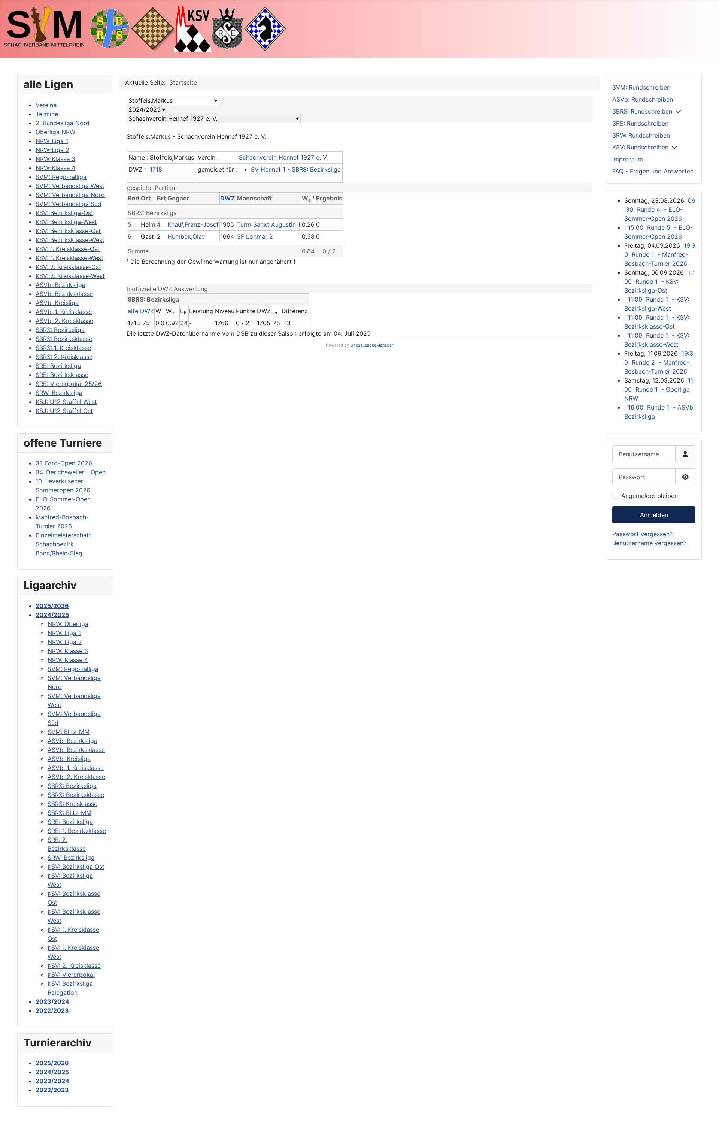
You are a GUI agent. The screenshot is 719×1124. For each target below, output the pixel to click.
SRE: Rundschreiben (640, 123)
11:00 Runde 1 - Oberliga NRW (659, 389)
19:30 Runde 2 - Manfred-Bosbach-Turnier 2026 (658, 362)
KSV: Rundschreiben (640, 147)
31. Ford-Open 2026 (64, 463)
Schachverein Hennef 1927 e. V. (283, 157)
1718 (156, 169)
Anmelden (654, 515)
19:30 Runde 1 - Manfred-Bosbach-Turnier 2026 (659, 254)
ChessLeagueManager (371, 345)
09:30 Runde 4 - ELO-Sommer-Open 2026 (659, 209)
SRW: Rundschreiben (641, 135)
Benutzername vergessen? (649, 543)
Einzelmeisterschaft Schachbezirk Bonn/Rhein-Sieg (63, 544)
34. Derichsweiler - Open (71, 472)
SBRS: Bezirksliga (316, 169)
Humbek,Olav (186, 236)
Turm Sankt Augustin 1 (268, 224)
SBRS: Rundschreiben (642, 111)
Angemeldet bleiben (649, 495)
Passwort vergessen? (642, 534)
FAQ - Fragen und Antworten (653, 171)
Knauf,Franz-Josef (193, 224)
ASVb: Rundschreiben (642, 99)
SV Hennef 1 (268, 169)
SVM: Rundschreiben (641, 87)
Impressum (627, 159)
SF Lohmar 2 (255, 236)
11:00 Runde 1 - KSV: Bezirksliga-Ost (659, 281)
